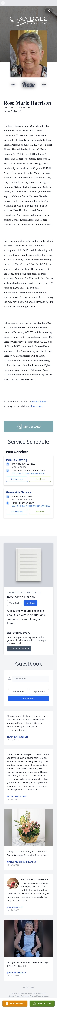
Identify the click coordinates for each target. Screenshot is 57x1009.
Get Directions (17, 479)
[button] (28, 827)
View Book (14, 603)
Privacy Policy (20, 996)
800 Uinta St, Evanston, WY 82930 (28, 473)
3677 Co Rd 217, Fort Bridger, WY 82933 (31, 505)
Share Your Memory (19, 648)
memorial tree (38, 401)
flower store (36, 406)
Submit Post (28, 698)
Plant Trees (40, 479)
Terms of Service (36, 996)
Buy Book (30, 603)
